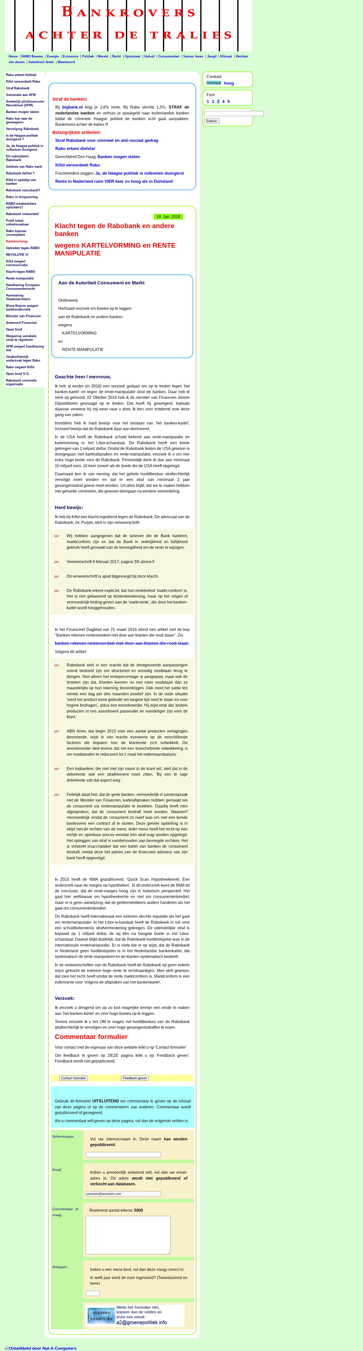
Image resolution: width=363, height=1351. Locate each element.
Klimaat (226, 56)
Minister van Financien (23, 316)
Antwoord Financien (21, 323)
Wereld (103, 56)
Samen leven (193, 56)
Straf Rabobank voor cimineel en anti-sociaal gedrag (106, 140)
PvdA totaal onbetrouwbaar (17, 222)
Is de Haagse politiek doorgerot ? (22, 137)
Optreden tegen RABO (23, 248)
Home (13, 56)
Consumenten (169, 56)
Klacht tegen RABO (20, 272)
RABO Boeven (32, 56)
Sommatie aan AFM (21, 95)
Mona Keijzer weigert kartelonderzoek (22, 307)
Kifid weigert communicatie (17, 263)
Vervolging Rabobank (22, 129)
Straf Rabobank (17, 88)
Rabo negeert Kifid (20, 367)
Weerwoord (66, 62)
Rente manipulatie (20, 278)
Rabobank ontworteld (22, 214)
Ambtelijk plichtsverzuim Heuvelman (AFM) (25, 103)
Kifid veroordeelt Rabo (77, 165)
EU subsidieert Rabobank (17, 158)
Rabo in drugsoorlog (22, 197)
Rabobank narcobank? (23, 190)
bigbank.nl (72, 107)
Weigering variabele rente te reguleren (21, 338)
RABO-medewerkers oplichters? (21, 205)
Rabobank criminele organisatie (21, 382)
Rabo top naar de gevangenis (19, 120)
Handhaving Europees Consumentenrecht (23, 287)
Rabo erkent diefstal (75, 148)
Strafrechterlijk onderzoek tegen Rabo (23, 358)
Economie (70, 56)
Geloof (149, 56)
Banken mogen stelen (119, 156)
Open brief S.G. (18, 374)
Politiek (88, 56)
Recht (116, 56)
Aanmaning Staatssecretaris (18, 297)
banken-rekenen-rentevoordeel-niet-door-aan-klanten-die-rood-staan (121, 643)
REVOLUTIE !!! (17, 254)
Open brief (14, 329)
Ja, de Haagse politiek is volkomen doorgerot (139, 173)
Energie (53, 56)
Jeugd (212, 56)
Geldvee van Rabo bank (24, 166)
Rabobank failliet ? (20, 173)
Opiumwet (132, 56)
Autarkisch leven (41, 62)
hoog (229, 83)
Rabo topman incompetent (16, 233)
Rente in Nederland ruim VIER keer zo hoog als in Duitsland (114, 181)
